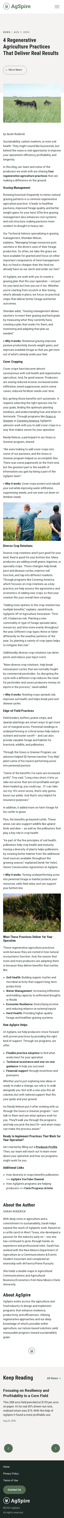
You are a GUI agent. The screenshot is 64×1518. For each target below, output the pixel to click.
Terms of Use (10, 1480)
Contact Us (14, 1489)
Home (6, 1466)
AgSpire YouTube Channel (28, 1179)
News (6, 32)
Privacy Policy (11, 1473)
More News (15, 69)
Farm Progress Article (38, 1188)
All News (52, 1378)
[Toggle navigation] (57, 6)
